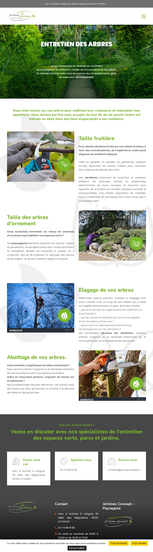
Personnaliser (77, 548)
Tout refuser (139, 543)
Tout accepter (118, 543)
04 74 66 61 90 (66, 527)
